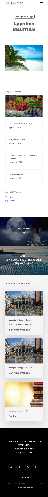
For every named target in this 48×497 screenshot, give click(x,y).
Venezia (27, 325)
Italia (28, 320)
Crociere (9, 197)
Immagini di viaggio (24, 17)
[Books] (24, 401)
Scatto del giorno (16, 325)
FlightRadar (10, 201)
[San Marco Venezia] (24, 313)
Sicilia (28, 411)
